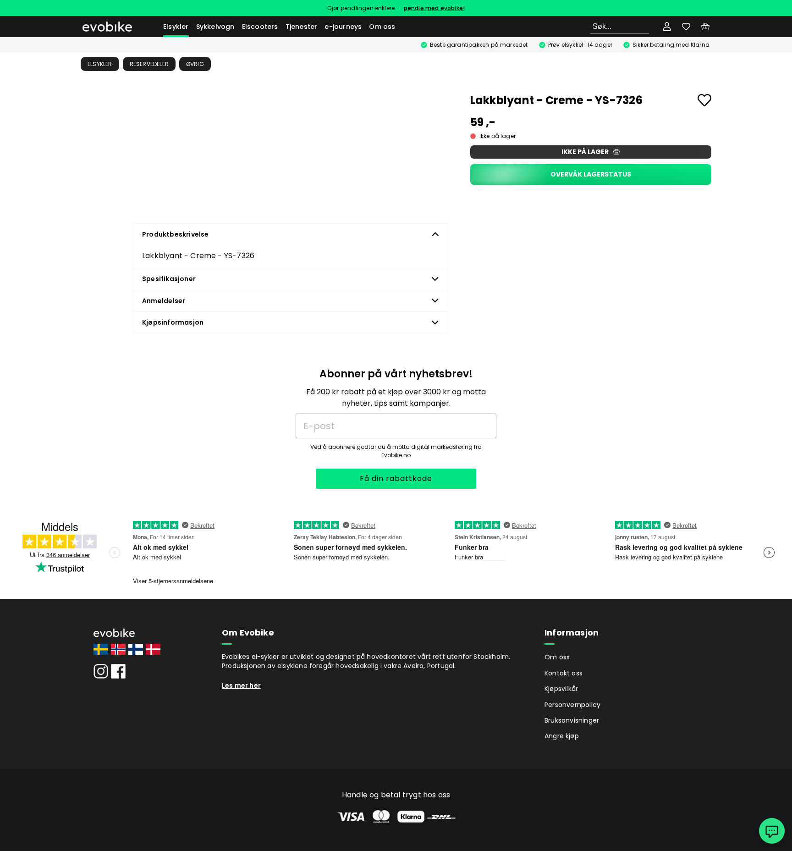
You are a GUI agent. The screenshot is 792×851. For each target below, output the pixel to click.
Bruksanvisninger (571, 720)
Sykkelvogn (215, 26)
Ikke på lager (585, 151)
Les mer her (241, 685)
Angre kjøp (561, 735)
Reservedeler (149, 64)
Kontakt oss (563, 673)
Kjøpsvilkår (561, 688)
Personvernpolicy (572, 704)
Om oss (382, 26)
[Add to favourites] (704, 100)
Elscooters (260, 26)
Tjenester (302, 26)
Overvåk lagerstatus (590, 174)
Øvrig (195, 64)
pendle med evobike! (434, 8)
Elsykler (176, 26)
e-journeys (343, 26)
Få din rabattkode (396, 478)
